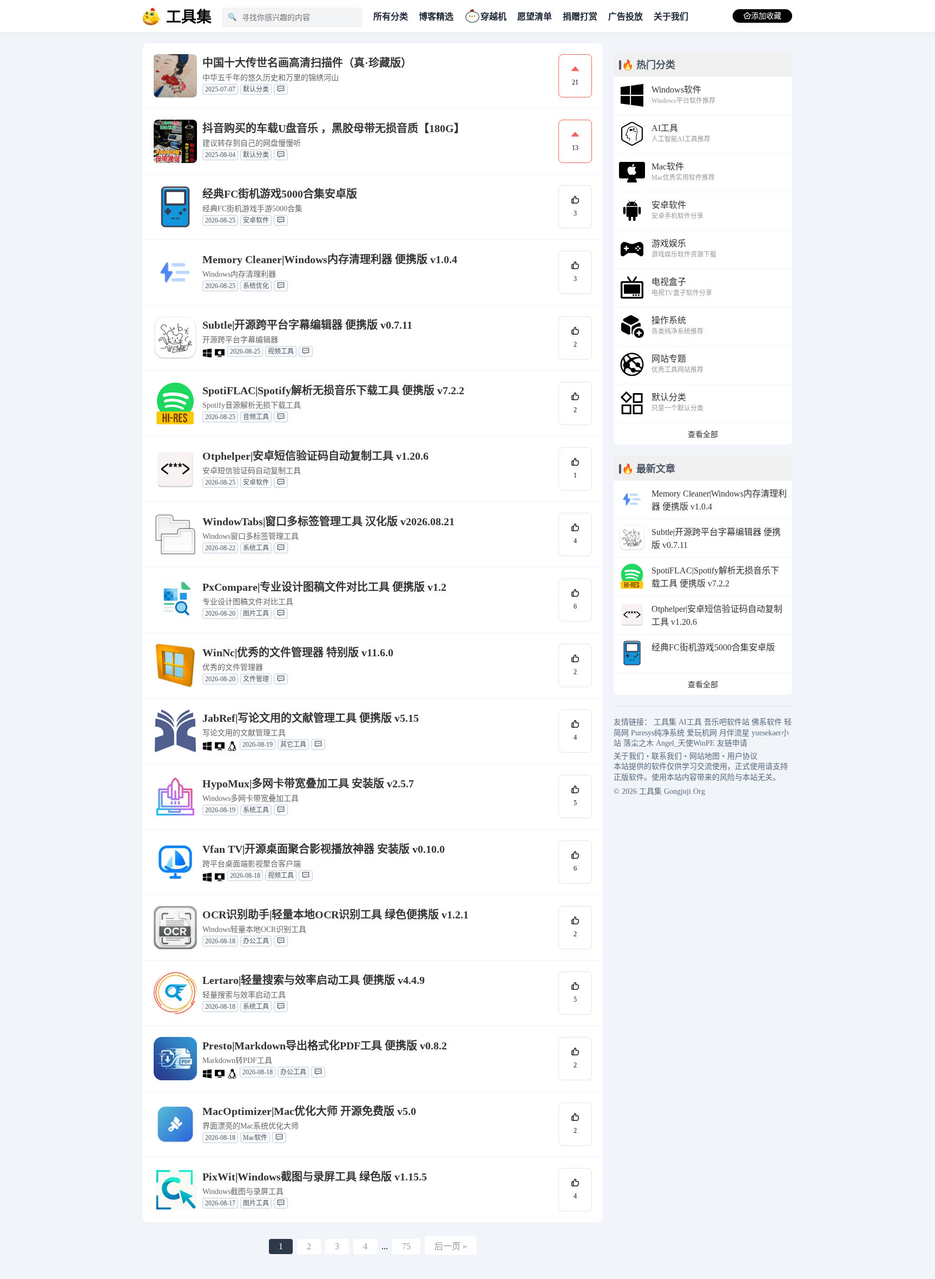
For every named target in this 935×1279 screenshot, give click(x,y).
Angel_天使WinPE (685, 743)
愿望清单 (534, 16)
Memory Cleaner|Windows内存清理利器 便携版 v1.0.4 (329, 259)
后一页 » (450, 1246)
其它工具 (293, 744)
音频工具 (256, 417)
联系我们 (666, 756)
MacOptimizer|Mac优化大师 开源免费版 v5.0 (309, 1111)
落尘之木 (638, 743)
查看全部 (703, 434)
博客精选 (436, 16)
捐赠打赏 (580, 16)
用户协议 (742, 756)
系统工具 (256, 548)
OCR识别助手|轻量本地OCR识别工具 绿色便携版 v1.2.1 (335, 915)
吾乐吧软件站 (726, 722)
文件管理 (256, 679)
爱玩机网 (702, 733)
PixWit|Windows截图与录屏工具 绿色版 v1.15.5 (314, 1177)
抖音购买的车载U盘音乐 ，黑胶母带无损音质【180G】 (333, 128)
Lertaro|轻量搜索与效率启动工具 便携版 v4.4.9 (313, 980)
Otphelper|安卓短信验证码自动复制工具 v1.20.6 (315, 456)
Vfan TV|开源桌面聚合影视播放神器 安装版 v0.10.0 (323, 849)
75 (406, 1246)
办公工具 (256, 941)
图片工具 (256, 613)
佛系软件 (767, 722)
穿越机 (493, 16)
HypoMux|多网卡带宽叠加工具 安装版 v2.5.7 (308, 783)
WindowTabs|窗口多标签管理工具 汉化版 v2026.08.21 (328, 521)
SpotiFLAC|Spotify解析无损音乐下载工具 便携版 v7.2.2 (333, 390)
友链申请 (732, 743)
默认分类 (256, 89)
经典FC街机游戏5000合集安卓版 (279, 194)
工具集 (665, 722)
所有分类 (390, 16)
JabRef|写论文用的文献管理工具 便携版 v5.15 (310, 718)
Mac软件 (255, 1137)
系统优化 (256, 286)
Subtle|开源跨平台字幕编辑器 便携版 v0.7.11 (307, 325)
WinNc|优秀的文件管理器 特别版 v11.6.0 (297, 652)
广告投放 (625, 16)
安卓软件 (256, 220)
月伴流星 (734, 733)
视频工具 (281, 351)
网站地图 (704, 756)
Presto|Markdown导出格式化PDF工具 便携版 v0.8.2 (324, 1046)
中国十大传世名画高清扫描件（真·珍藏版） (307, 63)
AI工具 (690, 722)
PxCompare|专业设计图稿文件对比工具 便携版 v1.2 (324, 587)
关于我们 (671, 16)
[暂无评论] (281, 89)
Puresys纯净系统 (657, 733)
